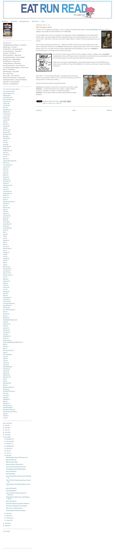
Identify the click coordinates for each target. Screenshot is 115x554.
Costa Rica (5, 332)
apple (4, 187)
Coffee (4, 195)
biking (4, 322)
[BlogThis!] (65, 101)
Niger (4, 175)
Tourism (5, 203)
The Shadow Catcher (8, 409)
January (8, 520)
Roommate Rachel (7, 350)
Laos (4, 277)
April (7, 513)
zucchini (5, 362)
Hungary (5, 373)
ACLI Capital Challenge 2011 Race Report (16, 506)
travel (4, 171)
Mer (4, 262)
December (9, 439)
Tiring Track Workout (11, 490)
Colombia (5, 330)
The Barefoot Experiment (9, 320)
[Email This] (63, 101)
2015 (6, 427)
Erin (4, 242)
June (7, 453)
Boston (5, 162)
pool (4, 238)
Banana (5, 218)
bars (4, 140)
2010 (6, 523)
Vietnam (5, 246)
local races (5, 114)
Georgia (5, 338)
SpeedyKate (6, 109)
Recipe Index (14, 21)
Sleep (4, 316)
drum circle (6, 324)
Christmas (5, 130)
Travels (43, 21)
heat (4, 250)
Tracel (4, 413)
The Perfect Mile (7, 407)
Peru (4, 381)
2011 (6, 437)
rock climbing (6, 228)
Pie (4, 232)
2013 (6, 432)
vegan (4, 418)
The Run (5, 389)
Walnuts (5, 226)
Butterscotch (6, 273)
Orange (5, 346)
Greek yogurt (6, 340)
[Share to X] (67, 101)
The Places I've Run (8, 201)
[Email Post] (60, 101)
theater (4, 293)
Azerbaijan (5, 399)
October (8, 443)
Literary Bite (51, 103)
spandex (5, 328)
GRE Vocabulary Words (12, 462)
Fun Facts (5, 307)
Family (5, 148)
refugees (5, 240)
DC (4, 156)
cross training (6, 165)
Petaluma (5, 313)
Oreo (4, 265)
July (7, 450)
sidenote (59, 103)
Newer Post (38, 110)
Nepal (4, 173)
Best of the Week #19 (11, 501)
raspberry (5, 291)
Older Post (109, 110)
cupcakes (5, 120)
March (8, 515)
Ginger (4, 220)
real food (5, 105)
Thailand (5, 318)
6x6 (4, 128)
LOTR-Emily (6, 150)
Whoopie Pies (6, 269)
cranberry (5, 287)
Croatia (5, 334)
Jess (4, 122)
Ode (4, 379)
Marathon (5, 138)
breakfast (5, 112)
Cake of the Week (7, 91)
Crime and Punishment (93, 29)
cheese (4, 356)
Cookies (5, 103)
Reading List (5, 21)
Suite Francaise (7, 405)
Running (5, 95)
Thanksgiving (6, 185)
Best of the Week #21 (11, 471)
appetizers (5, 281)
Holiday (5, 118)
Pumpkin (5, 132)
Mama (4, 136)
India (4, 244)
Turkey (5, 393)
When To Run (6, 248)
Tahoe (4, 234)
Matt (4, 344)
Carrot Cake (6, 301)
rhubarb (5, 415)
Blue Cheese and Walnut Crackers (14, 508)
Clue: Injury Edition (8, 303)
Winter (4, 213)
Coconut (5, 154)
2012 (6, 434)
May (7, 455)
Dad (4, 209)
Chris (4, 256)
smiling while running (8, 161)
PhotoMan (5, 181)
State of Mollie (6, 354)
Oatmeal (5, 179)
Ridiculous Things (7, 387)
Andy (4, 152)
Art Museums (6, 193)
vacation (5, 116)
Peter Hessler (6, 383)
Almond (5, 365)
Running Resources (24, 21)
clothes (5, 285)
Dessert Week (6, 305)
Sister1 (4, 158)
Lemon (5, 177)
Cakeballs (5, 299)
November (9, 441)
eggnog (5, 397)
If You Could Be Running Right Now (12, 342)
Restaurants (6, 134)
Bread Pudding (6, 366)
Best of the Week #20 (11, 488)
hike (4, 142)
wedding (5, 252)
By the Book (6, 297)
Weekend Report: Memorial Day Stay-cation (17, 457)
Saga (4, 352)
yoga (4, 205)
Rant (4, 199)
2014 (6, 430)
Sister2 (4, 124)
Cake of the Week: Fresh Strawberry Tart (16, 466)
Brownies (5, 207)
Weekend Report (7, 93)
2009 (6, 525)
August (8, 448)
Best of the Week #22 (11, 459)
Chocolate (5, 101)
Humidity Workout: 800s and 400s (14, 464)
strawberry (5, 216)
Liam (4, 260)
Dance (4, 230)
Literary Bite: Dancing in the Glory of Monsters (17, 503)
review (4, 189)
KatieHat (5, 258)
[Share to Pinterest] (70, 101)
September (9, 446)
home (4, 144)
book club (67, 31)
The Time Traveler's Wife (9, 411)
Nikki (4, 401)
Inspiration (5, 375)
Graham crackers (7, 275)
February (8, 518)
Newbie (5, 197)
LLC (4, 107)
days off (5, 395)
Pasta (4, 311)
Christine (5, 371)
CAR (4, 254)
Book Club (6, 146)
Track (4, 211)
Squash (5, 279)
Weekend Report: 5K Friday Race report (16, 510)
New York (5, 222)
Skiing (4, 183)
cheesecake (6, 271)
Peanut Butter (6, 224)
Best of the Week (7, 99)
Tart (4, 236)
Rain (4, 348)
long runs (5, 126)
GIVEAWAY (6, 336)
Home (74, 110)
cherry (4, 283)
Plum (4, 385)
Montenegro (6, 377)
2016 (6, 425)
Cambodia (5, 369)
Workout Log (35, 21)
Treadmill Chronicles (8, 391)
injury (4, 169)
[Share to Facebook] (68, 101)
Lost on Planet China (8, 309)
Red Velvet (6, 267)
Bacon (4, 295)
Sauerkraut (5, 403)
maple (4, 326)
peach (4, 358)
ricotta (4, 360)
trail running (6, 191)
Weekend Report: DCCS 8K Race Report (16, 469)
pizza (4, 289)
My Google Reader (10, 473)
